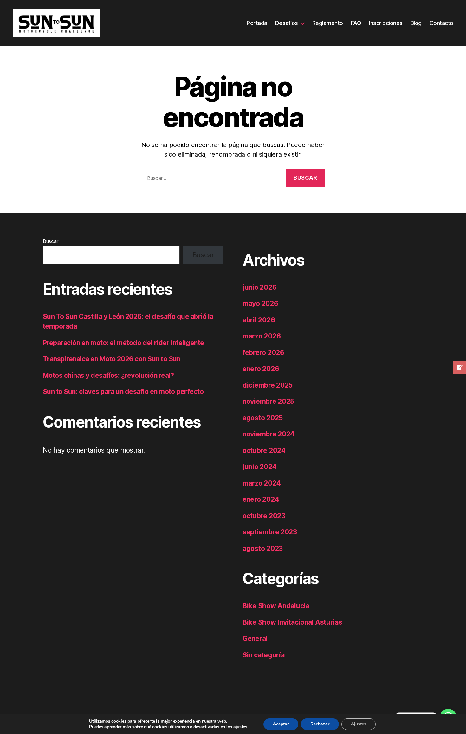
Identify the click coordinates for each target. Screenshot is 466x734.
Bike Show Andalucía (276, 606)
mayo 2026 (260, 303)
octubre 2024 (264, 450)
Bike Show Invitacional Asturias (292, 622)
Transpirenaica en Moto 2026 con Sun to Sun (111, 359)
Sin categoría (264, 655)
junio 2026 (259, 287)
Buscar (50, 241)
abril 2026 (259, 320)
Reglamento (327, 23)
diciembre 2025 (268, 385)
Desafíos (286, 23)
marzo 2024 (262, 483)
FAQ (356, 23)
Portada (257, 23)
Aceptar (281, 724)
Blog (416, 23)
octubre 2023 (264, 516)
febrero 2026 (263, 353)
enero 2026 (261, 369)
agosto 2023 (263, 548)
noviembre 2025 (268, 401)
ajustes (240, 727)
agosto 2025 (263, 418)
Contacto (441, 23)
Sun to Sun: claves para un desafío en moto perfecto (123, 392)
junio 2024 (259, 467)
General (255, 638)
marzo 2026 (262, 336)
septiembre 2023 (270, 532)
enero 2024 (261, 499)
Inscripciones (386, 23)
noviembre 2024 (268, 434)
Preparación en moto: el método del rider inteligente (123, 343)
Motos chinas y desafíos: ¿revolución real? (108, 375)
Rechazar (319, 724)
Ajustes (358, 724)
